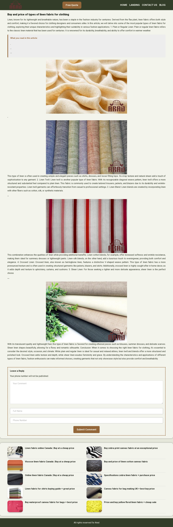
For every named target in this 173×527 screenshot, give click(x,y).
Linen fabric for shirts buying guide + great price (50, 488)
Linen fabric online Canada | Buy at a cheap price (49, 448)
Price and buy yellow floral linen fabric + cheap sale (130, 502)
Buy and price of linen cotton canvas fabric (126, 461)
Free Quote (72, 5)
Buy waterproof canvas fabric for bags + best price (51, 502)
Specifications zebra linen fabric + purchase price (129, 475)
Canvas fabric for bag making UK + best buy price (129, 488)
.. (10, 48)
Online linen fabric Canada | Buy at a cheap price (49, 475)
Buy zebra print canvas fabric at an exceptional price (131, 448)
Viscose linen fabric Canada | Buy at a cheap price (50, 461)
